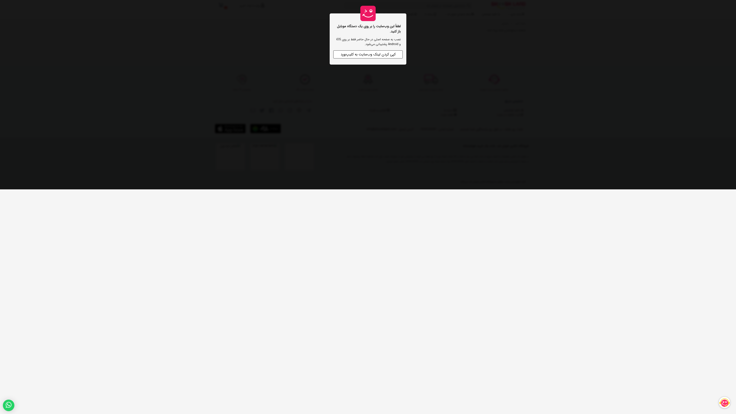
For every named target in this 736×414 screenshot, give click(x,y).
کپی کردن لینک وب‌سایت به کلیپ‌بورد (368, 54)
